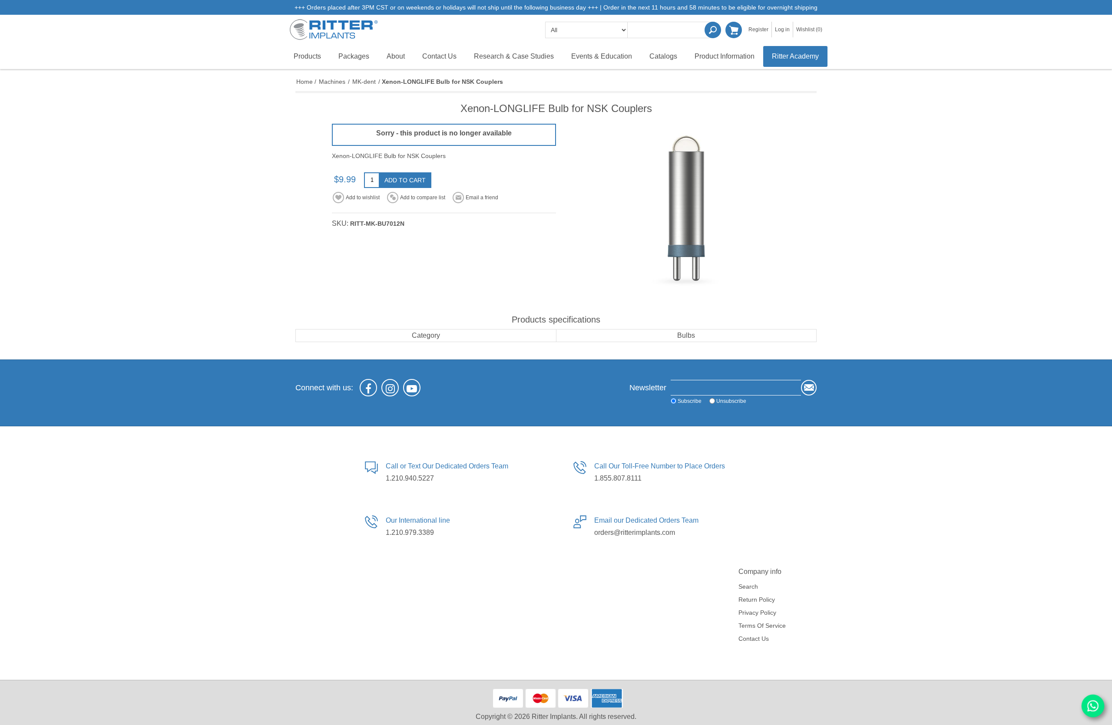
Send (809, 387)
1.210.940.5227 (410, 478)
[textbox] (671, 30)
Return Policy (756, 599)
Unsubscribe (731, 401)
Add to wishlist (363, 197)
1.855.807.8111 (618, 478)
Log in (782, 29)
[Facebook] (368, 387)
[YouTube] (411, 387)
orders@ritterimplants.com (634, 532)
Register (758, 29)
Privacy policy (757, 612)
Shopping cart (733, 30)
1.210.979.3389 (410, 532)
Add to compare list (422, 197)
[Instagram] (390, 387)
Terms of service (762, 625)
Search (713, 30)
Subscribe (690, 401)
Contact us (753, 638)
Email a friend (482, 197)
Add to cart (405, 180)
